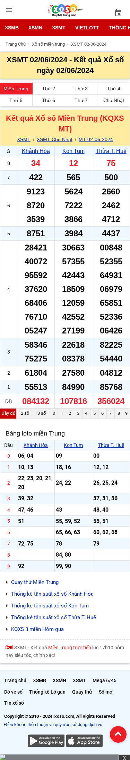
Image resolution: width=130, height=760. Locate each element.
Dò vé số (13, 692)
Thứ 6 (48, 100)
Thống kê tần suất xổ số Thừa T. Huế (53, 617)
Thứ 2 (48, 88)
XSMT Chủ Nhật (54, 139)
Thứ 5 (16, 100)
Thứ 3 (81, 88)
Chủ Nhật (113, 100)
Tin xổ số (14, 703)
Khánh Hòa (36, 151)
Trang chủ (15, 680)
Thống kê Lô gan (47, 692)
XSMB (12, 27)
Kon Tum (73, 151)
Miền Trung (15, 88)
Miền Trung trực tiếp (69, 647)
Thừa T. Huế (111, 151)
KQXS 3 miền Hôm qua (37, 629)
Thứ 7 (81, 100)
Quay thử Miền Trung (35, 582)
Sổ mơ (105, 692)
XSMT (59, 27)
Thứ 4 (113, 88)
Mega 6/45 (104, 680)
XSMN (35, 27)
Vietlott (87, 27)
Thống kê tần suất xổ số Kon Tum (50, 606)
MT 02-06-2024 (96, 139)
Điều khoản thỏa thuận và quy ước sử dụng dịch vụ (53, 724)
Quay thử (82, 692)
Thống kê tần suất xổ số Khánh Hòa (52, 594)
